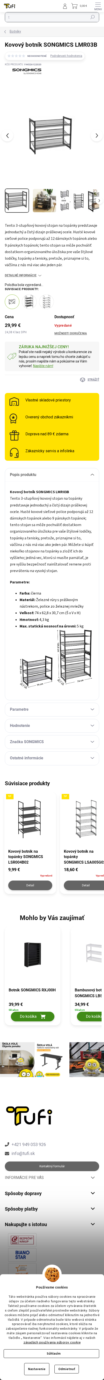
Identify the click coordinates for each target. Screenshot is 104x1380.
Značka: (23, 81)
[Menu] (98, 6)
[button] (33, 1011)
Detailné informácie (21, 275)
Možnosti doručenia (70, 333)
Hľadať (92, 17)
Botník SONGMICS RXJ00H (32, 990)
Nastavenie (36, 1369)
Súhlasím (54, 1353)
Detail (30, 885)
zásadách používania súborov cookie (52, 1342)
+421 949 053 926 (29, 1144)
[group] (35, 978)
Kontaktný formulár (52, 1166)
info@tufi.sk (23, 1153)
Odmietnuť (66, 1369)
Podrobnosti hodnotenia (66, 56)
